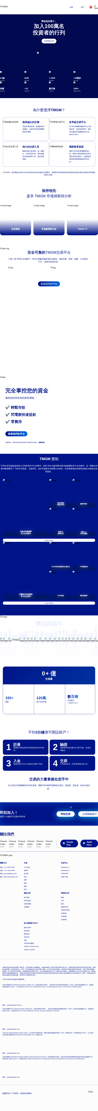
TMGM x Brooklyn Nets (31, 946)
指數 (25, 886)
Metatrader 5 (65, 870)
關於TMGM (27, 927)
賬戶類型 (27, 897)
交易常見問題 (65, 910)
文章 (62, 900)
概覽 (62, 897)
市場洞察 (64, 919)
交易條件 (27, 907)
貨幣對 (26, 870)
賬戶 (82, 7)
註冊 (71, 7)
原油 (25, 889)
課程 (62, 904)
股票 (25, 883)
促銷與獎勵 (27, 904)
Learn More (49, 540)
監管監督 (27, 931)
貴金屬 (26, 873)
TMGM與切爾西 (29, 943)
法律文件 (27, 937)
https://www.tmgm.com (11, 877)
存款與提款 (27, 900)
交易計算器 (64, 877)
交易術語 (64, 913)
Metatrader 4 (65, 867)
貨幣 (25, 880)
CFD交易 (27, 867)
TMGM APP (64, 873)
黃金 (25, 877)
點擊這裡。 (42, 442)
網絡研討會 (64, 907)
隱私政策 (27, 934)
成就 (25, 940)
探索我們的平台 (49, 284)
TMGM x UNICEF (29, 950)
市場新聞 (64, 916)
